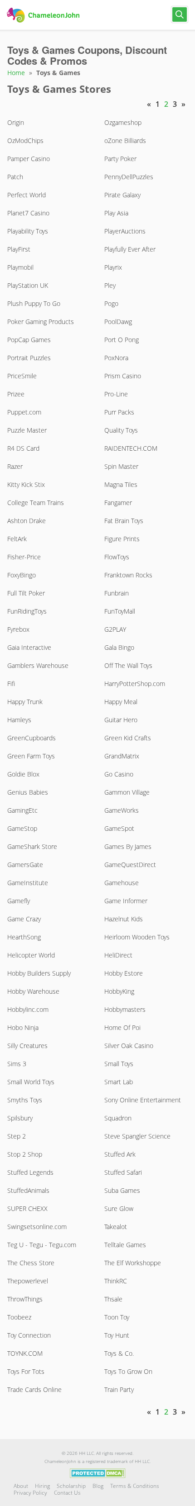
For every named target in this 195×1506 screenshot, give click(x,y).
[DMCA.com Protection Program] (98, 1472)
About (21, 1485)
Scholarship (71, 1485)
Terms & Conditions (134, 1485)
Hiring (42, 1485)
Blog (98, 1485)
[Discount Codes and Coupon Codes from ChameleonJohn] (44, 15)
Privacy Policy (30, 1492)
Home (16, 72)
